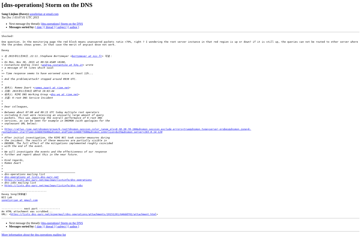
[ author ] (73, 27)
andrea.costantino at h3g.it (62, 64)
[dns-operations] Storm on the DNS (62, 23)
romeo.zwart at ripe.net (51, 87)
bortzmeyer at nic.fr (87, 56)
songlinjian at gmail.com (44, 14)
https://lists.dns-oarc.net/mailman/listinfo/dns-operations (48, 179)
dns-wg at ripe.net (64, 94)
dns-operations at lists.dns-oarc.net (32, 177)
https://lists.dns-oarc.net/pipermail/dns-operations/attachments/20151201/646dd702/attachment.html (83, 214)
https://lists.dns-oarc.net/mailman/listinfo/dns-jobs (44, 185)
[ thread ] (49, 27)
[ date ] (39, 27)
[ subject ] (61, 27)
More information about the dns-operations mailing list (34, 234)
